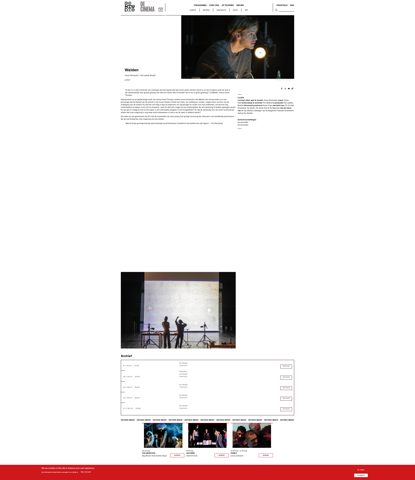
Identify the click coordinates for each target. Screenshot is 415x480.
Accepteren (361, 475)
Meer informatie (86, 472)
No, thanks (361, 470)
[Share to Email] (288, 88)
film (246, 10)
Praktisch (282, 5)
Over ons (214, 5)
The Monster (148, 453)
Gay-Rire (190, 453)
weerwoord (221, 10)
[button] (292, 88)
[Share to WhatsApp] (285, 88)
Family (234, 453)
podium (193, 10)
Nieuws (240, 5)
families (206, 10)
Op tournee (228, 5)
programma (200, 5)
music (235, 10)
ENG (292, 5)
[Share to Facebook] (281, 88)
